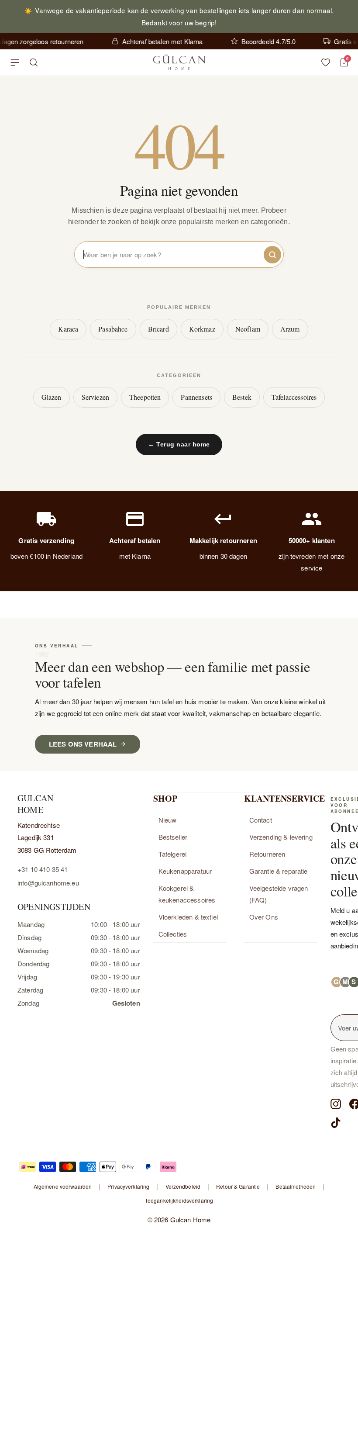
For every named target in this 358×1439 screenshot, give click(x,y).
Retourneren (267, 853)
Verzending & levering (281, 836)
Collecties (172, 933)
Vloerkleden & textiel (188, 916)
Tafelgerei (172, 853)
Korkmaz (202, 328)
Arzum (290, 328)
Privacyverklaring (128, 1186)
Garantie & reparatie (278, 870)
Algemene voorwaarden (63, 1186)
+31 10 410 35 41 (42, 869)
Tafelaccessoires (294, 396)
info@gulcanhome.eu (48, 882)
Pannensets (196, 396)
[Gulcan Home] (179, 62)
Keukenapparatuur (185, 870)
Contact (260, 819)
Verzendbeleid (183, 1186)
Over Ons (263, 916)
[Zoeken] (33, 62)
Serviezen (95, 396)
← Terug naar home (179, 444)
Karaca (68, 328)
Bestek (241, 396)
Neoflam (247, 328)
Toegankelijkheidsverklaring (179, 1200)
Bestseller (173, 836)
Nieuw (167, 819)
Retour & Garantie (238, 1186)
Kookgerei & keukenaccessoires (187, 893)
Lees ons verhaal (83, 744)
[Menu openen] (15, 62)
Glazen (51, 396)
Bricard (158, 328)
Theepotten (145, 396)
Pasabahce (112, 328)
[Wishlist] (326, 62)
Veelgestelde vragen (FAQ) (278, 893)
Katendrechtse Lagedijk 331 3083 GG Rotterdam (47, 837)
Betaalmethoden (295, 1186)
